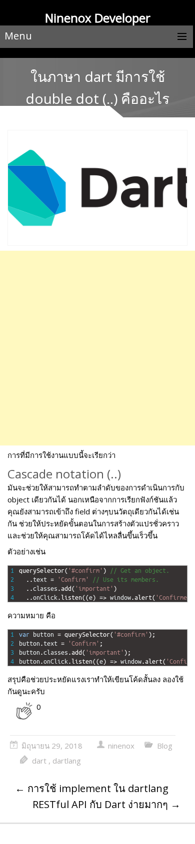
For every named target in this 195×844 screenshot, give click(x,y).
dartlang (66, 761)
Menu (18, 35)
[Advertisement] (97, 348)
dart (39, 761)
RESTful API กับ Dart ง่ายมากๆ (106, 804)
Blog (164, 746)
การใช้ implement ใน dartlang (91, 788)
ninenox (121, 746)
